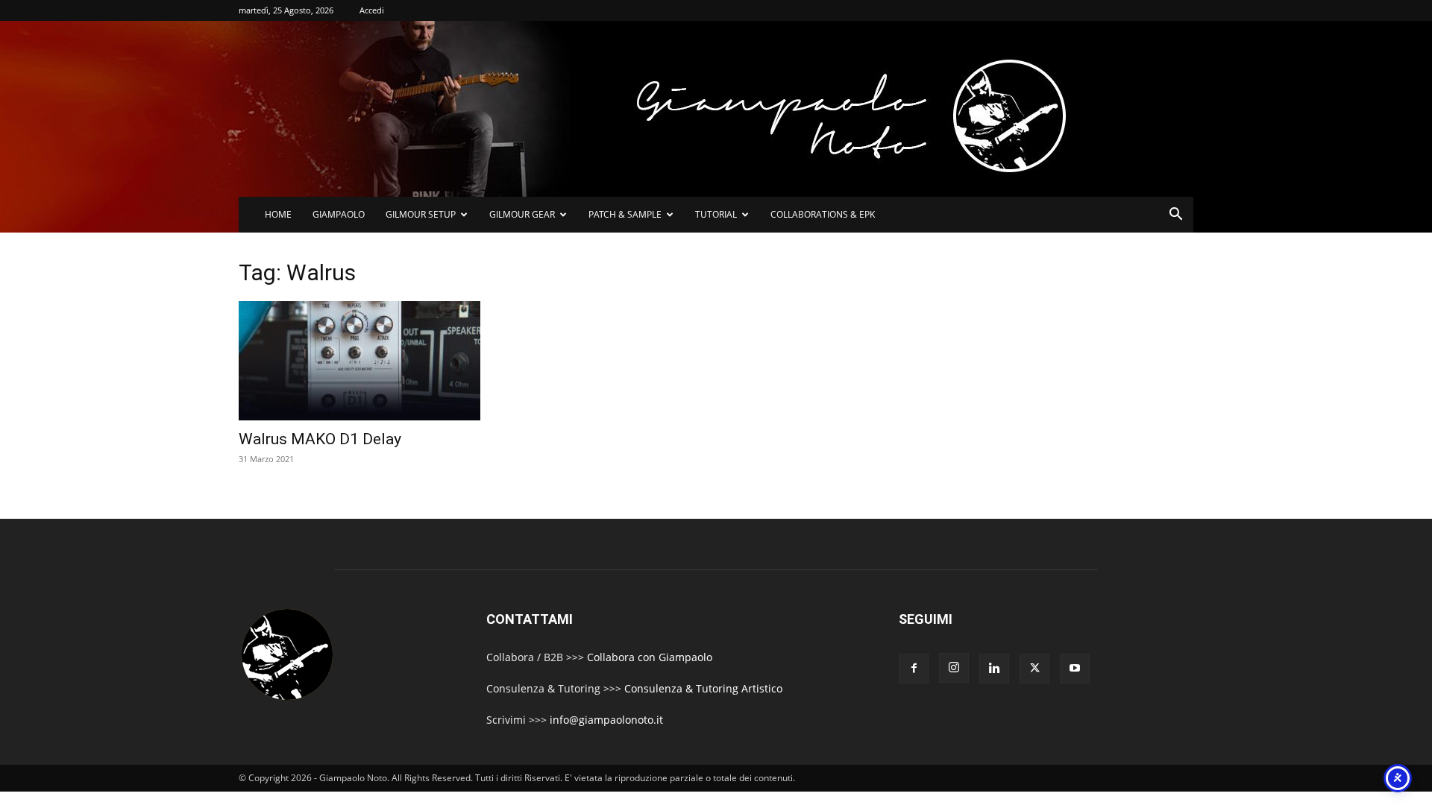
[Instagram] (954, 668)
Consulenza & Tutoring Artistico (703, 688)
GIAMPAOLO (339, 214)
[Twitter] (1034, 669)
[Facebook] (914, 669)
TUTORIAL (716, 214)
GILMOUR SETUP (421, 214)
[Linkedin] (994, 669)
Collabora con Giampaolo (649, 657)
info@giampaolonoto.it (606, 720)
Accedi (371, 10)
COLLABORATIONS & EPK (822, 214)
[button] (1175, 216)
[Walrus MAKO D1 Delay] (394, 360)
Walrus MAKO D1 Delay (320, 439)
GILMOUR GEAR (522, 214)
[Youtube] (1075, 669)
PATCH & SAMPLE (625, 214)
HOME (278, 214)
